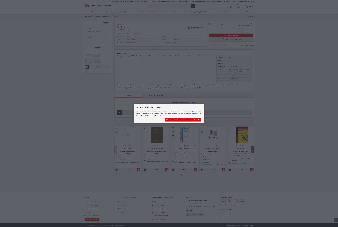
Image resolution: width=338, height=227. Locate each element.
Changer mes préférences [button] (173, 119)
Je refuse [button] (187, 119)
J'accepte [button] (196, 119)
